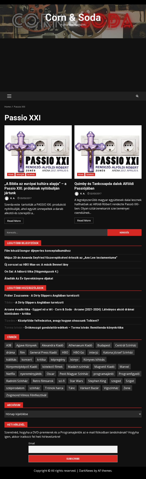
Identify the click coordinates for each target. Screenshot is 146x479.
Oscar (50, 374)
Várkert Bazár (89, 388)
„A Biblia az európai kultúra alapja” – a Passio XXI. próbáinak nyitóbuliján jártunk (38, 152)
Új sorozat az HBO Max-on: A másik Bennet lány (36, 264)
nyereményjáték (31, 374)
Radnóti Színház (17, 381)
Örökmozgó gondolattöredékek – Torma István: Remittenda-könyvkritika (74, 327)
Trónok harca (54, 388)
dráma (10, 352)
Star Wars (76, 381)
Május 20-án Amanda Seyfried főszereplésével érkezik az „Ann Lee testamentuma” (60, 257)
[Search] (137, 96)
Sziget (130, 381)
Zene (127, 388)
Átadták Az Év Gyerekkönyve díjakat (28, 278)
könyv (74, 360)
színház (35, 388)
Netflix (10, 374)
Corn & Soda (73, 17)
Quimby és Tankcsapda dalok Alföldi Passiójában (108, 152)
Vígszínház (111, 388)
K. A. (12, 198)
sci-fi (62, 381)
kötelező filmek (52, 367)
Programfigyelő (129, 374)
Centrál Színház (125, 345)
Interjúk (20, 174)
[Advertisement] (73, 65)
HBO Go (78, 352)
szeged (116, 381)
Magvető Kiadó (104, 367)
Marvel (124, 367)
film (22, 352)
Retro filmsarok (43, 381)
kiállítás (11, 360)
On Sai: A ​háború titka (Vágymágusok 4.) (31, 271)
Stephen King (97, 381)
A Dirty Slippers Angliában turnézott (55, 295)
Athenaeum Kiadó (80, 345)
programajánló (103, 374)
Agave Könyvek (26, 345)
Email (31, 443)
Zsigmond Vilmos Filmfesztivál (26, 395)
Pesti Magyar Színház (74, 374)
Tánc (71, 388)
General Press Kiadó (43, 352)
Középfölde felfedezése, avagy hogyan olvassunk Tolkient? (58, 320)
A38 (8, 345)
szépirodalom (15, 388)
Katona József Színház (118, 352)
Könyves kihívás (94, 360)
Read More (14, 221)
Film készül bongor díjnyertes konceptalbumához (37, 250)
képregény (58, 360)
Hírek (11, 174)
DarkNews (86, 471)
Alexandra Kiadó (52, 345)
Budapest (103, 345)
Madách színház (78, 367)
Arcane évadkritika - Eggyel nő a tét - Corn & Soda (38, 309)
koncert (27, 360)
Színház (31, 174)
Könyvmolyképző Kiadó (21, 367)
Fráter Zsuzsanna (16, 295)
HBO (65, 352)
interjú (93, 352)
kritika (41, 360)
